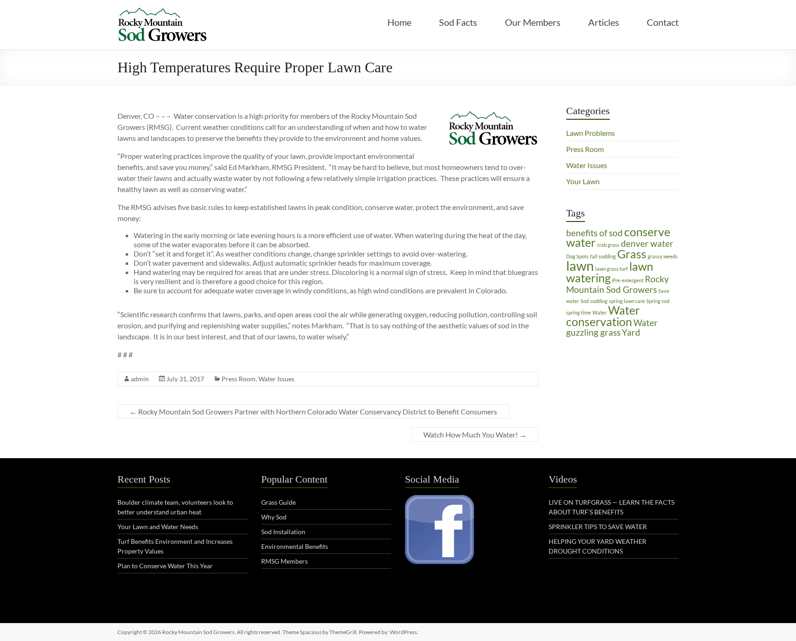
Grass (631, 254)
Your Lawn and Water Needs (157, 526)
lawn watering (609, 272)
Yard (631, 332)
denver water (647, 243)
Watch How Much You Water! (475, 434)
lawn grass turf (611, 269)
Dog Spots (577, 256)
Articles (603, 22)
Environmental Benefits (294, 546)
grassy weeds (663, 256)
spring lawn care (627, 301)
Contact (663, 22)
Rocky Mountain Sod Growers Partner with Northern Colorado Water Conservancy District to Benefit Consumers (313, 411)
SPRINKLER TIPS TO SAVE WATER (598, 526)
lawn (580, 265)
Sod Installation (283, 532)
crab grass (608, 245)
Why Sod (274, 517)
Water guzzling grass (612, 327)
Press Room (239, 379)
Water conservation (603, 315)
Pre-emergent (628, 280)
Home (399, 22)
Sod (584, 301)
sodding (599, 301)
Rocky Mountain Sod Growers (617, 284)
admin (140, 379)
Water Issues (276, 379)
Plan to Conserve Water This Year (165, 566)
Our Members (533, 22)
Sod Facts (458, 22)
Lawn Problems (590, 132)
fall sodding (603, 256)
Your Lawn (583, 181)
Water (599, 312)
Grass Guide (278, 502)
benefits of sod (594, 232)
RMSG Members (284, 561)
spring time (578, 312)
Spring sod (657, 301)
